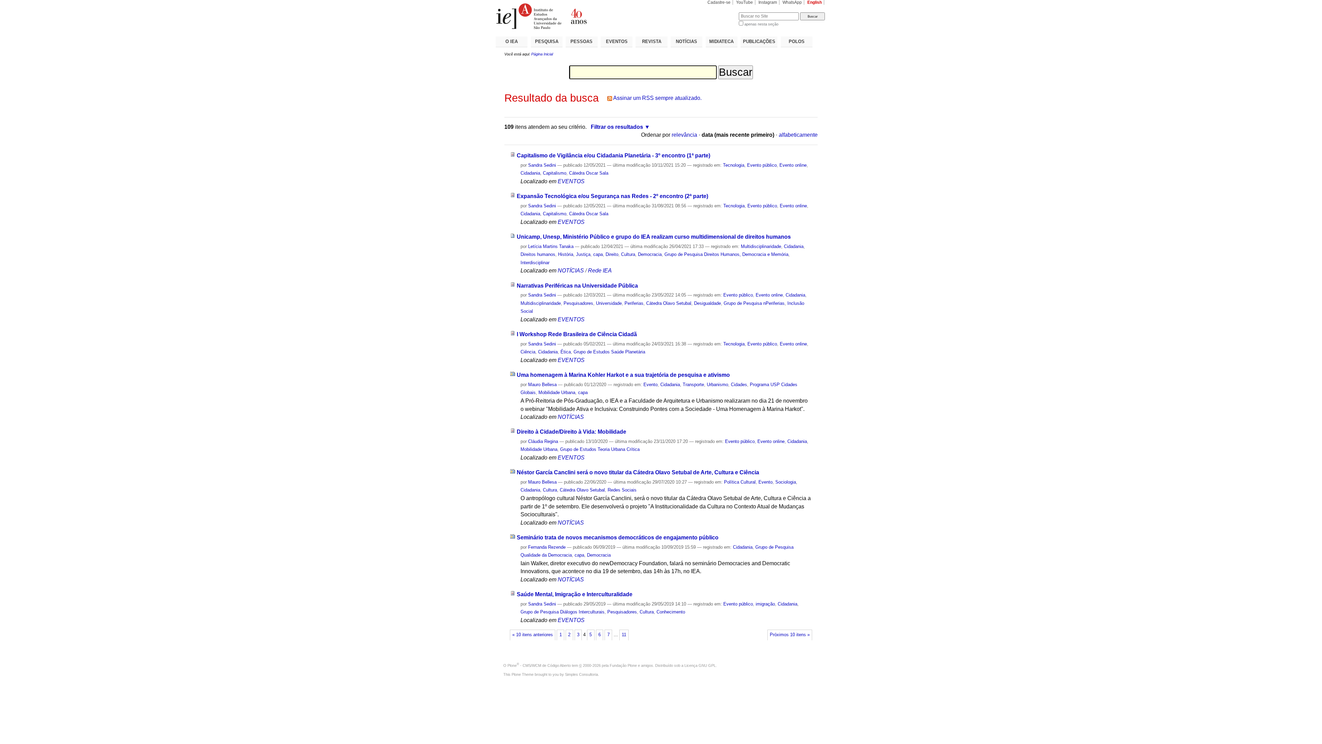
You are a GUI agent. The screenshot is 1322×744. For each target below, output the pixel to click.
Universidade (609, 303)
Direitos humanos (538, 254)
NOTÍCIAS (686, 41)
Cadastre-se (719, 2)
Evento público (762, 165)
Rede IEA (600, 270)
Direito (612, 254)
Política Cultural (740, 482)
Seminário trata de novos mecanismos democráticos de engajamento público (617, 537)
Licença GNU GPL (700, 665)
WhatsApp (792, 2)
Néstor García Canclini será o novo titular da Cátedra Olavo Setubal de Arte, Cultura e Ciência (638, 472)
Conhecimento (671, 611)
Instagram (767, 2)
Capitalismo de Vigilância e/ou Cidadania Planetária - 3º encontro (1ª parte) (613, 155)
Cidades (739, 384)
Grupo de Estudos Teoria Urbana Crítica (600, 449)
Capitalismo (554, 173)
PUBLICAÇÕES (759, 41)
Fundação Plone (623, 665)
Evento (650, 384)
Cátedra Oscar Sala (588, 173)
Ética (565, 351)
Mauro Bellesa (542, 384)
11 (624, 634)
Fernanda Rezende (547, 547)
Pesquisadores (578, 303)
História (565, 254)
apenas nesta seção (761, 24)
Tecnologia (733, 165)
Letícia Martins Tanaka (551, 246)
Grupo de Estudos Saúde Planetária (609, 351)
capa (598, 254)
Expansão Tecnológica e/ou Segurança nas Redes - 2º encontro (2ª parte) (612, 196)
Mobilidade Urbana (556, 392)
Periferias (634, 303)
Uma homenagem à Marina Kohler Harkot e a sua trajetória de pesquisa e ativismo (623, 375)
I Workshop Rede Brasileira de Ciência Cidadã (577, 334)
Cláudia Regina (543, 441)
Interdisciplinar (535, 262)
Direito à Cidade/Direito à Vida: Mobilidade (571, 432)
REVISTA (651, 41)
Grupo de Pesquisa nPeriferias (754, 303)
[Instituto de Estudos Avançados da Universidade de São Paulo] (578, 16)
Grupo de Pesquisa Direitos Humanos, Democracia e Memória (726, 254)
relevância (684, 135)
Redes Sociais (622, 490)
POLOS (797, 41)
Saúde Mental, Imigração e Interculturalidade (574, 594)
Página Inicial (542, 54)
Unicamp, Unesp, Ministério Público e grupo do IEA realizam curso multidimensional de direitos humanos (654, 237)
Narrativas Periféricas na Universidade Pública (577, 286)
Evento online (793, 165)
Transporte (693, 384)
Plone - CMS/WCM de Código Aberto (539, 665)
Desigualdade (707, 303)
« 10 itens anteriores (532, 634)
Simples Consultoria (581, 674)
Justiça (583, 254)
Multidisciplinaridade (761, 246)
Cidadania (530, 173)
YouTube (744, 2)
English (814, 2)
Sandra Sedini (542, 165)
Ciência (528, 351)
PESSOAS (581, 41)
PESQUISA (546, 41)
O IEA (511, 41)
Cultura (628, 254)
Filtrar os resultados (617, 127)
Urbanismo (717, 384)
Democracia (650, 254)
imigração (765, 604)
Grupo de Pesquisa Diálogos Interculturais (563, 611)
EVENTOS (617, 41)
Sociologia (785, 482)
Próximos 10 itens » (790, 634)
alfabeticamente (798, 135)
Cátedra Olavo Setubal (668, 303)
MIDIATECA (721, 41)
